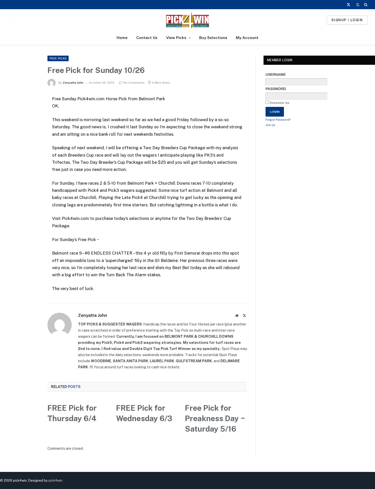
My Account (247, 37)
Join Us (270, 125)
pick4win (55, 480)
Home (122, 37)
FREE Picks (58, 58)
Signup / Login (347, 20)
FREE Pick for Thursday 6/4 (72, 413)
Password (276, 89)
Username (276, 74)
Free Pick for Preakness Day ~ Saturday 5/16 (215, 418)
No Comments (134, 82)
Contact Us (146, 37)
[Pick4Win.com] (187, 20)
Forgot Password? (278, 119)
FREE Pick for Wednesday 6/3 (144, 413)
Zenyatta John (73, 82)
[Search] (365, 4)
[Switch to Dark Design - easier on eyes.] (358, 4)
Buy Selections (213, 37)
